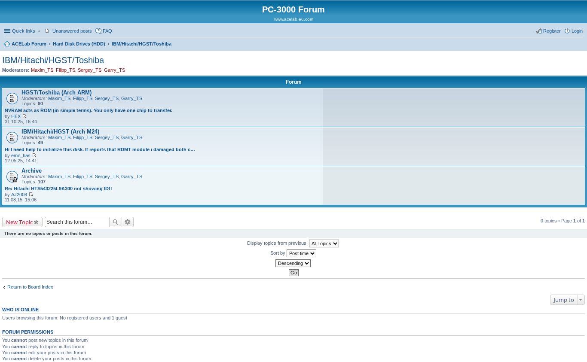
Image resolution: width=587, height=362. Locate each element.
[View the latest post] (24, 116)
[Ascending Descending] (293, 263)
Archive (31, 170)
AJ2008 (19, 194)
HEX (16, 116)
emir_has (21, 155)
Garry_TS (114, 70)
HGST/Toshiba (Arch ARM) (56, 92)
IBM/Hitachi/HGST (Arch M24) (60, 131)
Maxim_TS (42, 70)
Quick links (23, 30)
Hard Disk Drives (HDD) (79, 43)
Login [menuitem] (577, 30)
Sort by (278, 253)
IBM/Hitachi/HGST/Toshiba (141, 43)
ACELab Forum (29, 43)
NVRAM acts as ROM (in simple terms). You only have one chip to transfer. (88, 110)
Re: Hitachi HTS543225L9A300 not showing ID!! (58, 188)
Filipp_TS (65, 70)
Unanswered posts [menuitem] (72, 30)
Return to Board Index (30, 286)
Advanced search (128, 222)
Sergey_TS (89, 70)
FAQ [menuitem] (107, 30)
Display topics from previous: (278, 243)
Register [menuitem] (552, 30)
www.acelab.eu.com (293, 19)
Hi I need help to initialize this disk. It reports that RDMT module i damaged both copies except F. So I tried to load (100, 149)
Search (115, 222)
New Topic (19, 222)
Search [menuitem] (579, 44)
